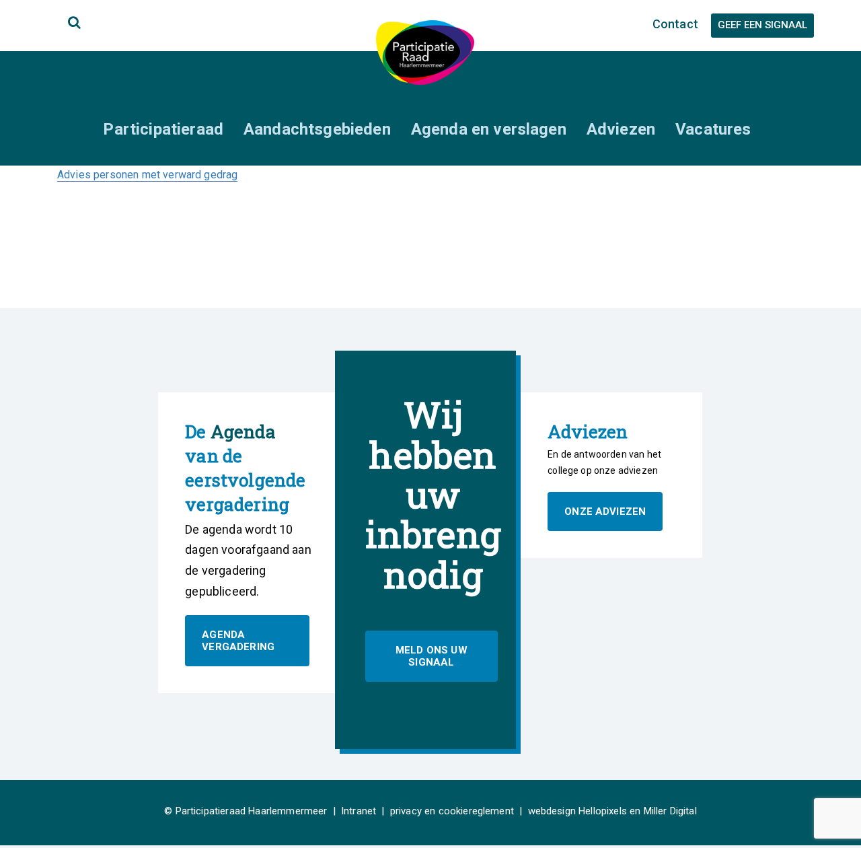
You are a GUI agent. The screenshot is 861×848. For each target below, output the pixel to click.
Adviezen (621, 129)
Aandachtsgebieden (317, 129)
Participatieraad (163, 129)
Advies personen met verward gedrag (147, 174)
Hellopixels (602, 811)
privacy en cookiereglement (452, 811)
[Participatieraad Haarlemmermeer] (425, 51)
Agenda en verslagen (488, 129)
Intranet (358, 811)
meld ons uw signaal (431, 656)
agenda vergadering (238, 641)
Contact (675, 24)
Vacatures (713, 129)
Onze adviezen (605, 511)
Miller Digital (670, 811)
